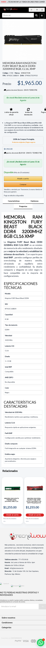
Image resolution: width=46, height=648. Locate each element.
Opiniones (35, 201)
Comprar (23, 184)
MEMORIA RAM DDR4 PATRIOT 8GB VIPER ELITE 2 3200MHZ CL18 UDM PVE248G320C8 (34, 501)
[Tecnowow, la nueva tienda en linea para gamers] (10, 9)
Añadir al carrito (12, 515)
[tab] (14, 201)
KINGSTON (25, 73)
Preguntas (23, 206)
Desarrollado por (11, 638)
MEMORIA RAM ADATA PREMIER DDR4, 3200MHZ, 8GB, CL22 (11, 500)
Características (14, 201)
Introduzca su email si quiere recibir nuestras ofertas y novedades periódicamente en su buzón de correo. (21, 601)
